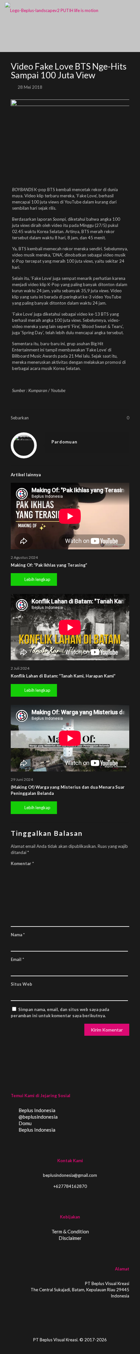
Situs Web (21, 984)
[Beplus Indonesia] (51, 10)
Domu (25, 1123)
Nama (18, 934)
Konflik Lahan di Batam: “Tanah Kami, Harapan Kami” (63, 675)
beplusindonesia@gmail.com (70, 1175)
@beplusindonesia (38, 1117)
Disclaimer (70, 1238)
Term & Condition (70, 1231)
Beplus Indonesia (36, 1110)
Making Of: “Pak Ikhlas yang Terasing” (49, 565)
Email (17, 959)
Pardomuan (64, 441)
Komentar (22, 863)
